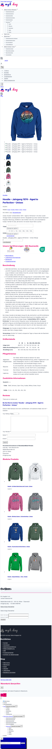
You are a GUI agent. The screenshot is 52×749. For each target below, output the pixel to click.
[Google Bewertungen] (11, 589)
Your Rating (6, 413)
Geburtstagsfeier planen (10, 40)
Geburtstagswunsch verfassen (11, 38)
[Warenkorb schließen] (2, 687)
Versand (5, 668)
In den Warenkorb (6, 242)
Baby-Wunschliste (9, 52)
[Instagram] (5, 589)
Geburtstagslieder (9, 19)
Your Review (7, 431)
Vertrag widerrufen (6, 679)
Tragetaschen (8, 76)
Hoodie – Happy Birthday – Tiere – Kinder (17, 576)
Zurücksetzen (10, 236)
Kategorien (8, 726)
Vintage (24, 209)
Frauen (8, 209)
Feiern (10, 24)
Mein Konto (6, 662)
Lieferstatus (6, 670)
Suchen (22, 743)
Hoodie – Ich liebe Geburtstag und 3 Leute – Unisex (20, 486)
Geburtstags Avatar (9, 48)
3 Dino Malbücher (9, 44)
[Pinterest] (7, 589)
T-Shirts (6, 70)
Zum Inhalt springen (6, 1)
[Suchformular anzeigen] (2, 58)
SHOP (6, 60)
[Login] (26, 64)
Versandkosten (16, 212)
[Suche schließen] (2, 739)
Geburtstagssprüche (10, 13)
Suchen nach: (4, 741)
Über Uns (6, 34)
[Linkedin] (9, 589)
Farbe (4, 226)
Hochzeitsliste (8, 54)
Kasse (5, 666)
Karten (10, 32)
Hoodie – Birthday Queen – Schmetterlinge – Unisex (20, 516)
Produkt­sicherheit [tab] (10, 261)
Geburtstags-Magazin (8, 716)
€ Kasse (5, 702)
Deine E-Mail (4, 617)
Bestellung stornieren (9, 672)
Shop (2, 86)
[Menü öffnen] (2, 84)
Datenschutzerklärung (9, 647)
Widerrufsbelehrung (9, 648)
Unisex (20, 209)
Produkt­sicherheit (8, 652)
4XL (27, 231)
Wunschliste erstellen (10, 50)
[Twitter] (3, 589)
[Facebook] (2, 589)
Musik (10, 30)
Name (5, 435)
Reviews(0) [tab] (8, 259)
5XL (31, 231)
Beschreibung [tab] (9, 255)
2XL (20, 231)
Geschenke (11, 28)
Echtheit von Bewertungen (11, 654)
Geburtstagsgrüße (9, 15)
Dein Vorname (5, 615)
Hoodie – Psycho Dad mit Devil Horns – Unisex (19, 546)
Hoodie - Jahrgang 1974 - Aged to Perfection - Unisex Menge (20, 237)
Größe (4, 233)
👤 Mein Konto (6, 701)
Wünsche (10, 26)
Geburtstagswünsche (10, 11)
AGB (4, 650)
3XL (24, 231)
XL (17, 231)
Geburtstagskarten (9, 80)
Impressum (6, 645)
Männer (17, 209)
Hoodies (6, 72)
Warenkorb (6, 664)
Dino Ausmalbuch (9, 42)
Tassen (6, 78)
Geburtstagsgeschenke (10, 17)
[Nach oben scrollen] (2, 695)
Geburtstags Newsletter (7, 606)
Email (5, 438)
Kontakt (5, 643)
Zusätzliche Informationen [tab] (12, 257)
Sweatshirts (7, 74)
